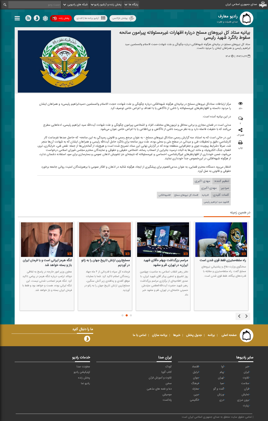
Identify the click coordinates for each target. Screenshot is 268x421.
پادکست (167, 400)
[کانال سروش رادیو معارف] (87, 339)
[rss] (28, 19)
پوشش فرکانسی (120, 18)
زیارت (246, 405)
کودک (168, 366)
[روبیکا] (45, 19)
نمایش (245, 394)
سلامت (245, 383)
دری (221, 400)
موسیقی (167, 394)
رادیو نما (85, 383)
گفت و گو (218, 389)
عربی (196, 394)
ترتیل (196, 372)
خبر (247, 366)
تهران (221, 378)
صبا (222, 383)
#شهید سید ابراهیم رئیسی (216, 202)
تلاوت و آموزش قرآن (160, 378)
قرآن (246, 389)
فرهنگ (195, 383)
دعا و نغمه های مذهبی (159, 389)
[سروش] (37, 19)
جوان (196, 378)
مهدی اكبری (202, 181)
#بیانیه (205, 195)
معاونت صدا (83, 366)
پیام (222, 372)
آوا (222, 366)
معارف (195, 389)
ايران (246, 372)
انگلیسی (194, 400)
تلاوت (246, 378)
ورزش (220, 394)
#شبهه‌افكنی (164, 195)
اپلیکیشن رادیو (82, 372)
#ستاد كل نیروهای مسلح (186, 195)
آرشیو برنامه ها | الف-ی (88, 18)
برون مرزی (243, 400)
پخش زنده (64, 18)
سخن (169, 383)
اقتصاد (195, 366)
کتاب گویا (166, 372)
